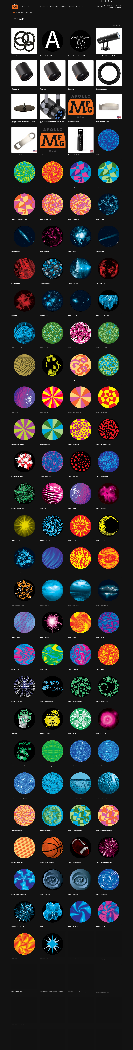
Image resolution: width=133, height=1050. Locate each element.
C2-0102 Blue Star (44, 959)
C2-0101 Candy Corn (16, 959)
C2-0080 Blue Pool (101, 766)
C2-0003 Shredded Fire (46, 187)
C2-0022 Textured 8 (16, 348)
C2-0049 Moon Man (101, 541)
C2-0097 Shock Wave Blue (18, 926)
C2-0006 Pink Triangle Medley (19, 219)
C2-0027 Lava (43, 380)
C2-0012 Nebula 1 (72, 251)
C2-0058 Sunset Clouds (102, 605)
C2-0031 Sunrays (44, 412)
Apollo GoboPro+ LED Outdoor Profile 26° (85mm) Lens (51, 88)
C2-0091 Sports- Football (74, 862)
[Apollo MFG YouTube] (111, 1)
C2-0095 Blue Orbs (73, 894)
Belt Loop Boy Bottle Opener (18, 155)
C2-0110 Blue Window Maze (47, 1023)
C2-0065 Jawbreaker (73, 669)
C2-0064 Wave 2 (44, 669)
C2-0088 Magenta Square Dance (104, 830)
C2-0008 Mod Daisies (73, 219)
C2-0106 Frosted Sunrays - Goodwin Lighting (51, 991)
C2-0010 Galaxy (15, 251)
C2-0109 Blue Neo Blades (18, 1023)
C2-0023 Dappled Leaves (46, 348)
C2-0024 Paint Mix (72, 348)
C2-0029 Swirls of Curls (102, 380)
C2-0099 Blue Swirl (73, 926)
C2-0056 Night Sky (45, 605)
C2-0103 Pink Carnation (74, 959)
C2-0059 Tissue (15, 637)
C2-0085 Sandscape (16, 830)
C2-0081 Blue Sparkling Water (19, 798)
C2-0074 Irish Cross (73, 734)
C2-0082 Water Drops (45, 798)
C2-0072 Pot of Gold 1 (45, 734)
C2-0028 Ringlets (72, 380)
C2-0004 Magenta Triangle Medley (77, 187)
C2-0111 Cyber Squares (74, 1023)
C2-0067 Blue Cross (16, 701)
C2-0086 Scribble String (46, 830)
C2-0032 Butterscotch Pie (74, 412)
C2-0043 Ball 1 (43, 508)
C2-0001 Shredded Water (102, 155)
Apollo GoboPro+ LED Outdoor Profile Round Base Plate (23, 122)
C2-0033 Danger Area (101, 412)
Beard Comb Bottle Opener (102, 121)
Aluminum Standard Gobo (46, 56)
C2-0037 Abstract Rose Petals (103, 444)
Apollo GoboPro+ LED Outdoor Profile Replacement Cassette (106, 88)
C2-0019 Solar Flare (45, 315)
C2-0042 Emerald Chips (17, 508)
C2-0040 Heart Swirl (73, 476)
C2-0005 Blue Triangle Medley (103, 187)
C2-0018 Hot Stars (16, 315)
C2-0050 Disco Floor (16, 573)
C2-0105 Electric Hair (17, 991)
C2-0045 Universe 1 (101, 508)
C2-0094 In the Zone (45, 894)
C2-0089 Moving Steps (17, 862)
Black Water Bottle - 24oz (74, 155)
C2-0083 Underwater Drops (75, 798)
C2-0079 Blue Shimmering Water (76, 766)
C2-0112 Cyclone (100, 1023)
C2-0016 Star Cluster (73, 283)
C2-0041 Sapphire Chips (102, 476)
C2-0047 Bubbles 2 (45, 541)
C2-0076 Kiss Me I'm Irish (18, 766)
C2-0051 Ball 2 (43, 573)
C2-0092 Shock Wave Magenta (104, 862)
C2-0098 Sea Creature (45, 926)
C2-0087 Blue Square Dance (75, 830)
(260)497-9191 (115, 8)
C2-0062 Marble (100, 637)
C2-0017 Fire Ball (100, 283)
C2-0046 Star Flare (16, 541)
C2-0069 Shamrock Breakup (75, 701)
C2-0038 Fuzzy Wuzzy (17, 476)
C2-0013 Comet (100, 251)
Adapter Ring (14, 56)
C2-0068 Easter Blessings (46, 701)
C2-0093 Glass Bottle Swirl (18, 894)
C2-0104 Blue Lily (100, 959)
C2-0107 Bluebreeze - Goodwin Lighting (78, 991)
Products (20, 13)
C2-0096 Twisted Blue (101, 894)
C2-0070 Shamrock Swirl (102, 701)
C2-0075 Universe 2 (101, 734)
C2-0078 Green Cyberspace (47, 766)
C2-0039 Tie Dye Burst (45, 476)
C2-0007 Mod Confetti (45, 219)
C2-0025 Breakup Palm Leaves (104, 348)
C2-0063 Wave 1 (15, 669)
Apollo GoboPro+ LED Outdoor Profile (106, 56)
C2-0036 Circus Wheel (73, 444)
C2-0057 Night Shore (73, 605)
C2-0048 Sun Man (72, 541)
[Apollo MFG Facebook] (108, 1)
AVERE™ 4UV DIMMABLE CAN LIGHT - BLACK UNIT (52, 122)
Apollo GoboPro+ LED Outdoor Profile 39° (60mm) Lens (79, 88)
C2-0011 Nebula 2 (44, 251)
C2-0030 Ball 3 (15, 412)
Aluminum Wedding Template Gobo (77, 56)
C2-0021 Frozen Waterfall (102, 315)
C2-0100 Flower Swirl (101, 926)
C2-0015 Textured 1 (45, 283)
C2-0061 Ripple (72, 637)
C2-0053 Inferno (100, 573)
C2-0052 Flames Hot (73, 573)
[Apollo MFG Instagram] (105, 1)
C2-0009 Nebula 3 (100, 219)
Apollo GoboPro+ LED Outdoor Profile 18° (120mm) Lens (22, 88)
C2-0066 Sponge (100, 669)
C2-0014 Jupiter (15, 283)
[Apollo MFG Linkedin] (102, 1)
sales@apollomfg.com (112, 5)
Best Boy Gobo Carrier (45, 155)
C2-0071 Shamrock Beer (17, 734)
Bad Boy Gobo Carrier (73, 121)
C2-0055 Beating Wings (17, 605)
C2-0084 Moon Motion (101, 798)
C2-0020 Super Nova (73, 315)
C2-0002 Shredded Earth (17, 187)
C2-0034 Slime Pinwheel (17, 444)
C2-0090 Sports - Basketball (47, 862)
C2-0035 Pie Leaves (45, 444)
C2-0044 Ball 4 (72, 508)
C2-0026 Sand (15, 380)
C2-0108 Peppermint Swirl (102, 991)
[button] (98, 6)
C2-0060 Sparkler (44, 637)
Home (13, 13)
